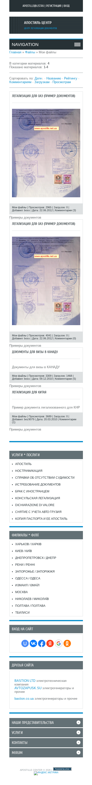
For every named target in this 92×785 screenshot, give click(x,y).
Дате (38, 78)
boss (27, 210)
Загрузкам (42, 82)
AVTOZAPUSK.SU (27, 688)
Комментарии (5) (65, 378)
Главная (15, 52)
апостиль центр (38, 23)
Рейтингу (70, 78)
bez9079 (29, 419)
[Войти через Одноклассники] (67, 643)
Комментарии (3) (65, 210)
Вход (67, 6)
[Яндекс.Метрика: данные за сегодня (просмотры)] (46, 773)
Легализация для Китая (29, 392)
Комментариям (20, 82)
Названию (53, 78)
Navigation (25, 44)
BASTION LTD (24, 681)
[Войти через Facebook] (41, 643)
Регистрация (53, 6)
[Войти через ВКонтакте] (33, 643)
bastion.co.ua (24, 698)
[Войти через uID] (25, 643)
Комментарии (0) (65, 338)
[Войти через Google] (59, 643)
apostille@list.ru (33, 6)
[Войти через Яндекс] (50, 643)
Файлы (30, 52)
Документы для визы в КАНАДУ (35, 352)
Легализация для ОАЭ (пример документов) (43, 96)
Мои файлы (19, 207)
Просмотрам (62, 82)
